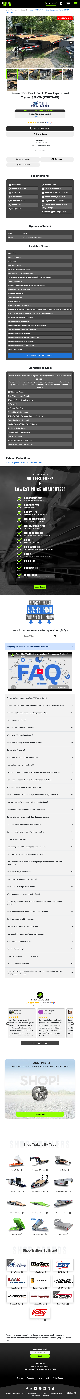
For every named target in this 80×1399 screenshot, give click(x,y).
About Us (30, 1378)
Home (7, 10)
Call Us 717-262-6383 (41, 128)
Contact (20, 1378)
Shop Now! (40, 1114)
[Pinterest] (40, 1388)
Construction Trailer (34, 463)
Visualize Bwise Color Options (40, 355)
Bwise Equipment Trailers (15, 463)
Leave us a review (40, 1043)
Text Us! (73, 1393)
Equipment (22, 10)
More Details (40, 587)
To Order (43, 1393)
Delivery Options (24, 159)
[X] (49, 1388)
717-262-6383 (40, 1364)
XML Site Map (35, 1395)
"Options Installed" (61, 384)
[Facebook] (27, 1388)
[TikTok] (54, 1388)
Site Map (46, 1395)
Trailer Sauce (58, 1378)
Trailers (14, 10)
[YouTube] (36, 1388)
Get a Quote (41, 134)
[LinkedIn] (45, 1388)
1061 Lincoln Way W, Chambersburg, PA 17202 (40, 1369)
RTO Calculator (24, 165)
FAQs (48, 1378)
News (40, 1378)
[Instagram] (31, 1388)
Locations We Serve (56, 1393)
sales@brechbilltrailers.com (40, 1366)
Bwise (19, 184)
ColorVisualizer (9, 1262)
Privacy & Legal (32, 1393)
